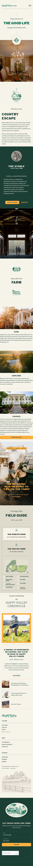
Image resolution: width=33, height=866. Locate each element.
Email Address (5, 838)
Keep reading (16, 675)
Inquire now (24, 202)
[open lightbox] (16, 566)
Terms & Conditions (5, 768)
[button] (29, 5)
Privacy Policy (12, 768)
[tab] (16, 534)
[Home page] (9, 6)
